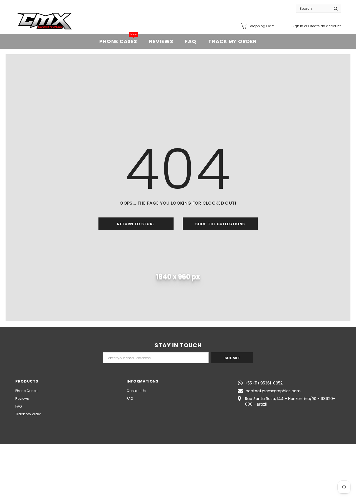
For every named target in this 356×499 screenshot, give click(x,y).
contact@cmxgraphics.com (273, 391)
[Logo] (43, 21)
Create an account (324, 26)
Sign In (297, 26)
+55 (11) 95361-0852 (264, 383)
